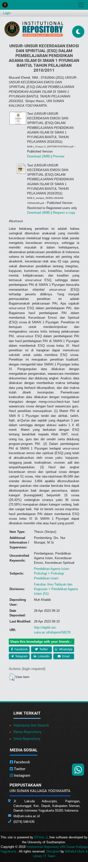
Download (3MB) (38, 156)
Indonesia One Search (31, 725)
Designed (53, 851)
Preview (58, 156)
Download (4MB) (38, 212)
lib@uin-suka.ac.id (26, 816)
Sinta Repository (26, 739)
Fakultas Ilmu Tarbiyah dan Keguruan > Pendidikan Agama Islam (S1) (56, 589)
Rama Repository (27, 732)
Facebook (21, 649)
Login (7, 13)
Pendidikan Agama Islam (51, 569)
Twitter (43, 649)
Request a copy (64, 212)
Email (65, 656)
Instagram (21, 775)
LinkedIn (43, 656)
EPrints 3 (40, 837)
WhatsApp (65, 649)
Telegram (21, 656)
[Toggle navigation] (81, 5)
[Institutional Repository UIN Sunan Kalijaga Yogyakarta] (34, 29)
